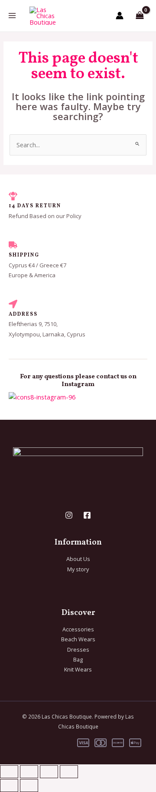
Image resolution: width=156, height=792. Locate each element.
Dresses (78, 649)
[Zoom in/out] (9, 771)
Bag (78, 659)
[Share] (49, 771)
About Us (78, 559)
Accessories (78, 629)
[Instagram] (69, 515)
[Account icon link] (120, 15)
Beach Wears (78, 639)
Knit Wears (78, 669)
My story (78, 569)
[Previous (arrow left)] (9, 785)
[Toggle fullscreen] (29, 771)
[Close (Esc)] (69, 771)
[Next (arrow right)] (29, 785)
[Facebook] (87, 515)
